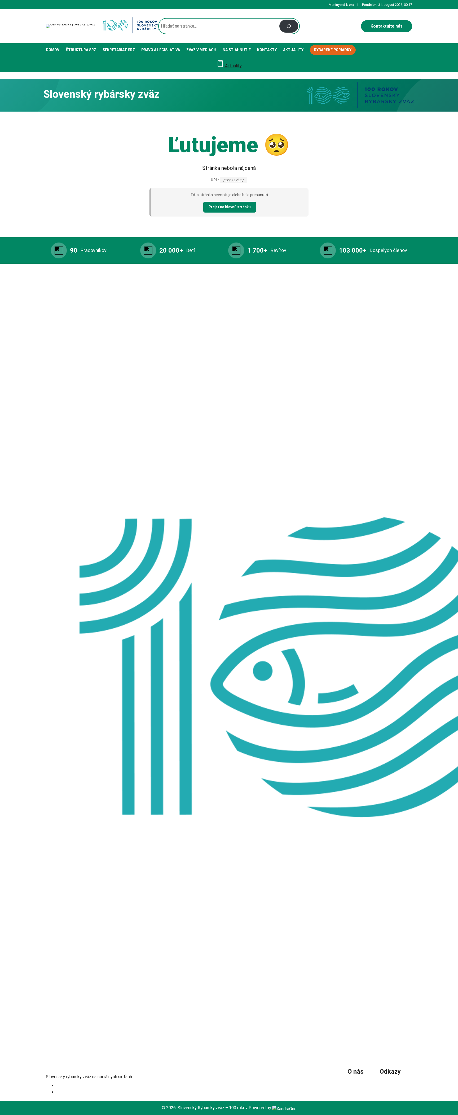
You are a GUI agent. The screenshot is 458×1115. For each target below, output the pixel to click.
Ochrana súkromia (396, 1081)
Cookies (387, 1089)
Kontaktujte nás (387, 26)
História (356, 1081)
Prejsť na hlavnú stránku (230, 207)
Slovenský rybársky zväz (81, 1069)
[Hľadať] (288, 26)
